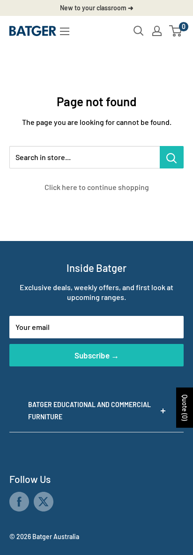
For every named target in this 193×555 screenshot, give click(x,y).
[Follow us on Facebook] (19, 501)
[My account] (157, 31)
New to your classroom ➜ (97, 8)
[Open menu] (64, 31)
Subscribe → (96, 355)
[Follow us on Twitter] (43, 501)
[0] (176, 31)
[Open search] (139, 31)
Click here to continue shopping (97, 187)
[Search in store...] (172, 157)
